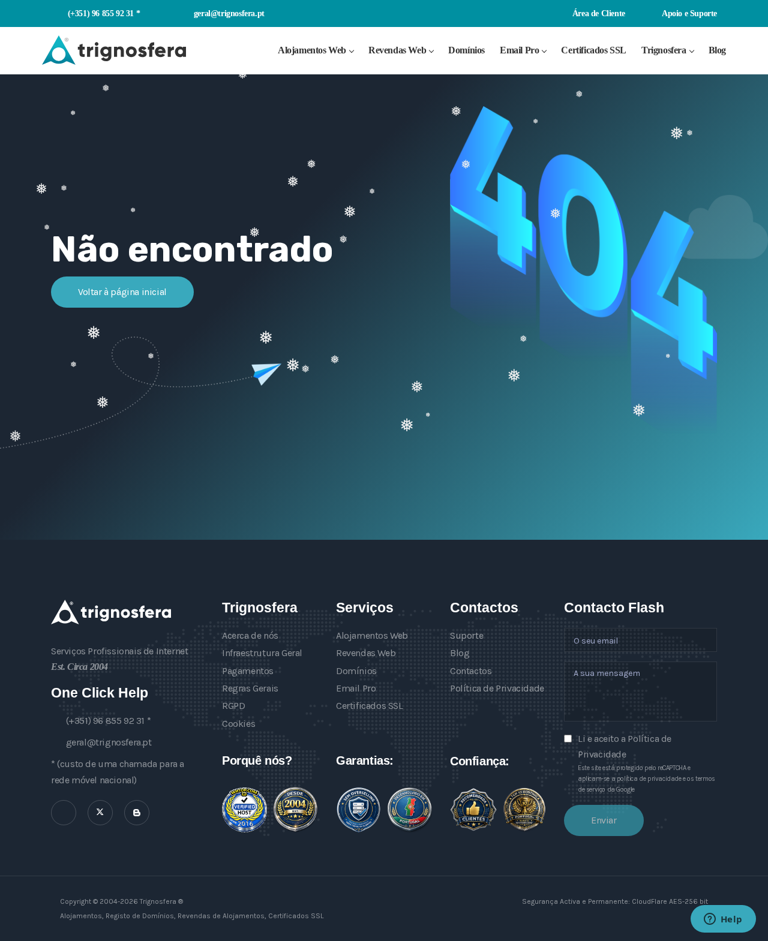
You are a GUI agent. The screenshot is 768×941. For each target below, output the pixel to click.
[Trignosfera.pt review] (244, 809)
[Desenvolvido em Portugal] (409, 809)
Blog (717, 50)
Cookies (238, 723)
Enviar (604, 820)
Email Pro (519, 50)
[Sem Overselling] (358, 810)
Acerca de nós (250, 635)
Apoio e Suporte (688, 13)
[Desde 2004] (295, 809)
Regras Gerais (250, 688)
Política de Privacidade (497, 688)
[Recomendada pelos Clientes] (473, 809)
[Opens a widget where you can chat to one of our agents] (723, 920)
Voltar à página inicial (122, 291)
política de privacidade (649, 779)
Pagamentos (248, 671)
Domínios (466, 50)
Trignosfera (663, 50)
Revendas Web (397, 50)
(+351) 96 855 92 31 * (104, 13)
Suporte (466, 635)
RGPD (233, 705)
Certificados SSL (593, 50)
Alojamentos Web (312, 50)
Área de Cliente (597, 13)
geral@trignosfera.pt (229, 13)
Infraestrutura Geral (262, 653)
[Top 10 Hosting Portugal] (524, 809)
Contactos (470, 671)
